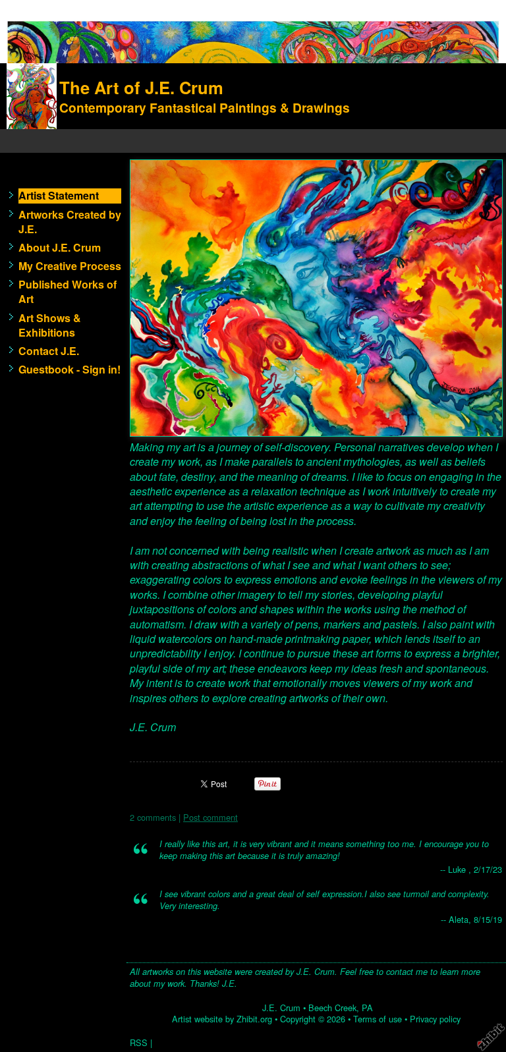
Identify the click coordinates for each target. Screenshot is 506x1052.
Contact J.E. (48, 351)
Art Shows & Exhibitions (49, 325)
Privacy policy (435, 1018)
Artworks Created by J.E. (69, 222)
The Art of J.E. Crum (141, 87)
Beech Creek (332, 1007)
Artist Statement (58, 195)
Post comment (210, 817)
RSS (139, 1042)
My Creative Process (69, 266)
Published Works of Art (67, 291)
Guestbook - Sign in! (69, 369)
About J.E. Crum (59, 247)
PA (367, 1007)
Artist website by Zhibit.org (222, 1018)
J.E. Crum (281, 1007)
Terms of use (377, 1018)
